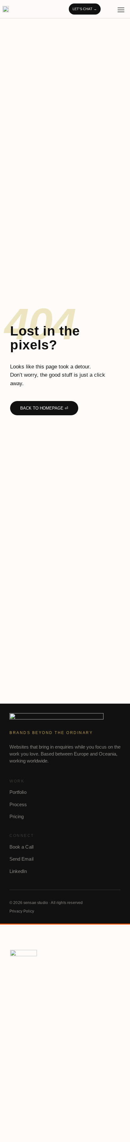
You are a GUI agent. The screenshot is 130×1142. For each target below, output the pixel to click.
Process (18, 804)
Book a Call (21, 847)
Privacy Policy (21, 911)
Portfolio (18, 792)
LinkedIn (18, 871)
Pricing (16, 816)
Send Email (21, 859)
